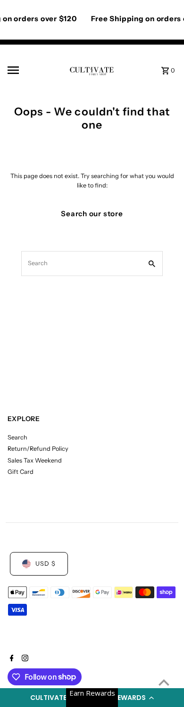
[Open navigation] (35, 70)
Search (17, 437)
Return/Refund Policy (38, 448)
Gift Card (20, 471)
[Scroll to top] (164, 682)
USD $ (45, 563)
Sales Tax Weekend (35, 460)
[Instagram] (23, 659)
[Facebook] (11, 659)
